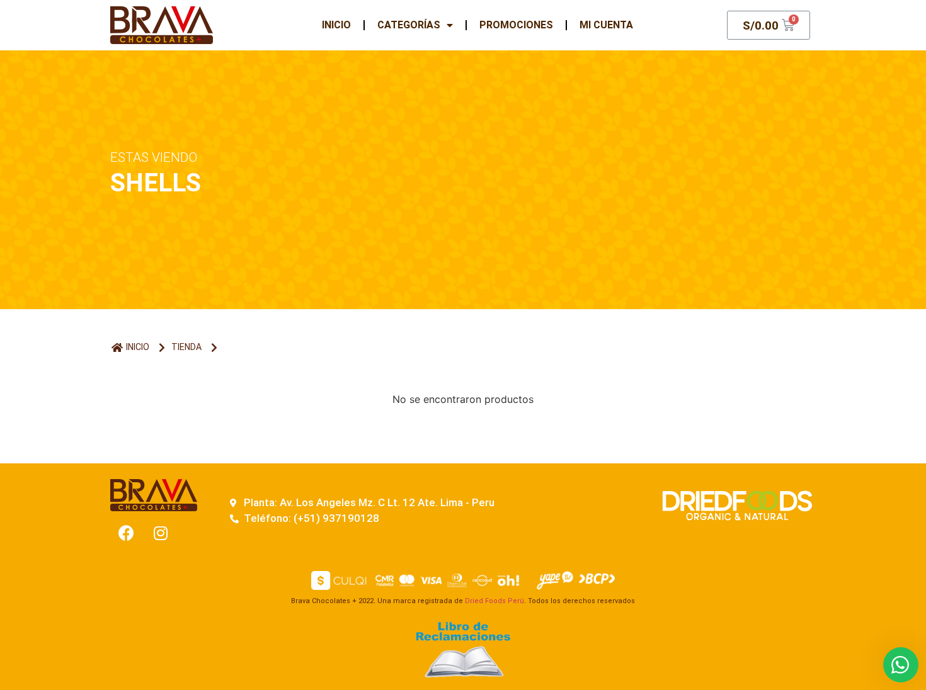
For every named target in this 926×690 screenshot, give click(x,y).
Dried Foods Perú (494, 601)
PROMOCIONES (516, 25)
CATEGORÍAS (408, 25)
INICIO (336, 25)
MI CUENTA (606, 25)
